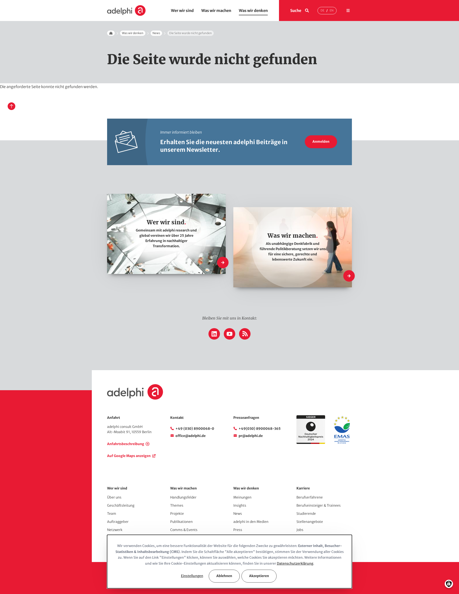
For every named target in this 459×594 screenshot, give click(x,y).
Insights (239, 505)
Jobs (299, 530)
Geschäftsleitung (120, 505)
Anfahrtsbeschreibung (125, 444)
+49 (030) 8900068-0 (194, 428)
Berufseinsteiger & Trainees (318, 505)
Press (237, 530)
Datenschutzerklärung (295, 563)
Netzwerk (114, 530)
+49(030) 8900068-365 (260, 428)
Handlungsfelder (183, 497)
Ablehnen (224, 576)
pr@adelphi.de (251, 436)
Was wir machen (216, 10)
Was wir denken (253, 10)
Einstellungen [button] (192, 576)
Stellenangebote (309, 522)
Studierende (306, 513)
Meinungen (242, 497)
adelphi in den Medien (250, 522)
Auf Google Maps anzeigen (129, 456)
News (156, 33)
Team (111, 513)
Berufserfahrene (309, 497)
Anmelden (320, 141)
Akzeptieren (259, 576)
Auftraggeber (118, 522)
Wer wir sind (182, 10)
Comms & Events (183, 530)
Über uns (114, 497)
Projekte (177, 513)
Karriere (303, 488)
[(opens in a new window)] (341, 443)
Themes (176, 505)
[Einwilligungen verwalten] (449, 584)
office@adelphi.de (190, 436)
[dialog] (229, 561)
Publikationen (181, 522)
